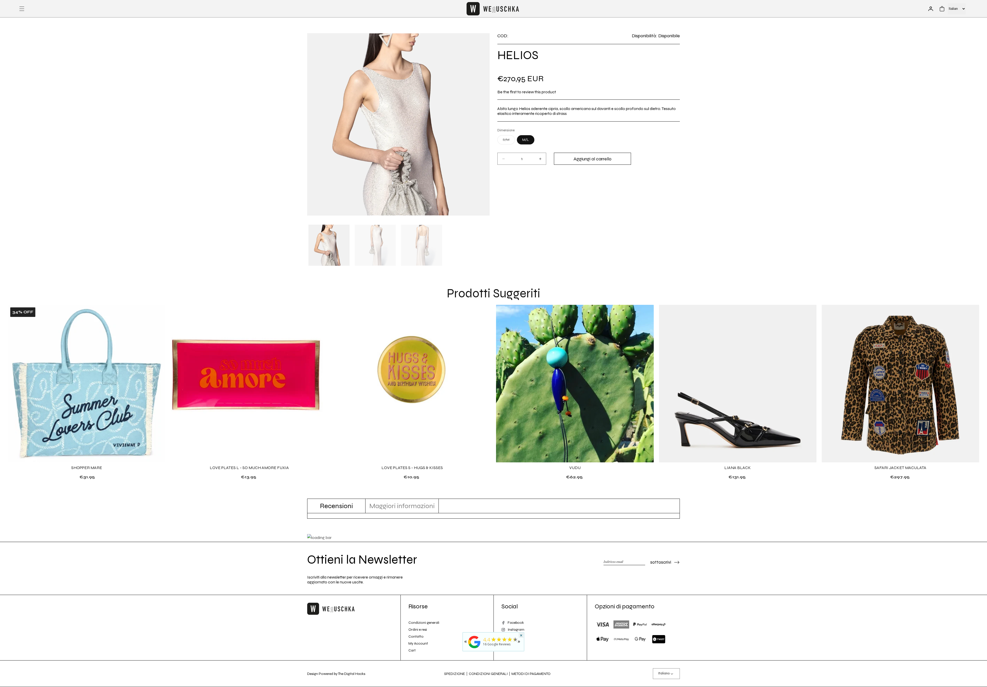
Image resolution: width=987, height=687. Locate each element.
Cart (412, 650)
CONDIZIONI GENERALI (488, 674)
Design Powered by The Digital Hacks (336, 674)
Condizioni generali (423, 622)
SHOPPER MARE (86, 467)
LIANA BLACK (737, 467)
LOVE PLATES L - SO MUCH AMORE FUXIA (249, 467)
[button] (22, 8)
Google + (515, 636)
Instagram (516, 629)
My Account (418, 643)
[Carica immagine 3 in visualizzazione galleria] (421, 245)
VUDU (575, 467)
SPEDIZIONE (454, 674)
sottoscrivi (660, 562)
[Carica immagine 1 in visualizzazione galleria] (329, 245)
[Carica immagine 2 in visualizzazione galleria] (375, 245)
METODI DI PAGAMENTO (531, 674)
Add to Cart (249, 476)
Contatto (416, 636)
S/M (509, 140)
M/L (525, 140)
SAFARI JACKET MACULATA (900, 467)
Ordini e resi (417, 629)
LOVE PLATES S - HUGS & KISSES (412, 467)
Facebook (516, 622)
